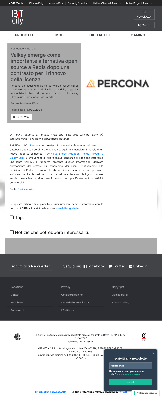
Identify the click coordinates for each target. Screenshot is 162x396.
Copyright (118, 287)
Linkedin (140, 266)
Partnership (18, 310)
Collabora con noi (72, 295)
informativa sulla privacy (129, 374)
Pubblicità (17, 302)
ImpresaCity (56, 3)
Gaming (138, 35)
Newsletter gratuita (67, 208)
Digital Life (100, 35)
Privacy (65, 287)
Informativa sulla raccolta (50, 391)
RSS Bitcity (67, 310)
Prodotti (24, 35)
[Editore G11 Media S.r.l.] (144, 336)
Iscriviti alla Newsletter (30, 266)
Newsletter (144, 17)
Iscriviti (131, 382)
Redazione (17, 287)
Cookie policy (120, 295)
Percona (35, 145)
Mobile (62, 35)
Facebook (96, 266)
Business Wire (21, 117)
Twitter (118, 266)
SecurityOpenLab (78, 3)
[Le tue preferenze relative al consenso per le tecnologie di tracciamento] (145, 393)
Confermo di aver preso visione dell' (127, 372)
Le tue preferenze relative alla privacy (95, 391)
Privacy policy (120, 302)
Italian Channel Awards (107, 3)
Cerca (145, 25)
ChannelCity (36, 3)
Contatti (16, 295)
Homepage (17, 48)
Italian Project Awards (138, 3)
